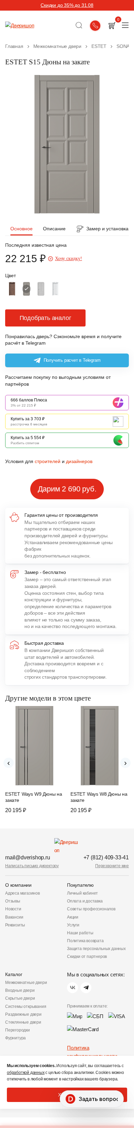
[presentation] (8, 763)
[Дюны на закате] (26, 289)
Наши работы (80, 933)
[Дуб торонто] (12, 289)
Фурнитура (15, 1038)
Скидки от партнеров (87, 956)
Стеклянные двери (23, 1022)
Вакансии (14, 917)
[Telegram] (85, 987)
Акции (72, 917)
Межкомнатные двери (26, 982)
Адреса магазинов (22, 893)
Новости (13, 909)
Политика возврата (85, 940)
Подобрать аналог (45, 318)
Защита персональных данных (96, 948)
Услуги (73, 925)
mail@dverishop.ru (27, 857)
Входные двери (19, 990)
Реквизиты (15, 925)
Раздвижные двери (23, 1014)
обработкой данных (26, 1072)
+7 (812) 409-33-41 (106, 857)
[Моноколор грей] (41, 289)
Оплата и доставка (85, 901)
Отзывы (12, 901)
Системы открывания (25, 1006)
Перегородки (17, 1030)
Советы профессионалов (91, 909)
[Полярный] (55, 289)
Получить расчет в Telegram (72, 360)
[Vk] (72, 987)
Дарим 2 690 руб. (67, 489)
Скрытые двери (20, 998)
